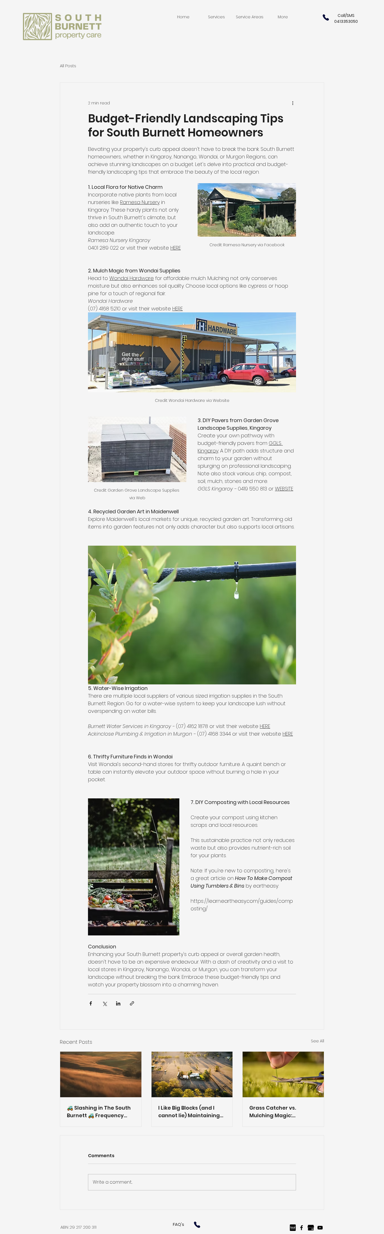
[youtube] (320, 1227)
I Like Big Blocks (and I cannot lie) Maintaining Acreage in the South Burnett (189, 1111)
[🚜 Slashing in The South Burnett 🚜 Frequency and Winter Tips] (100, 1074)
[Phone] (326, 17)
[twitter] (311, 1227)
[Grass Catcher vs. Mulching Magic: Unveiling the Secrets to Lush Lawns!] (283, 1074)
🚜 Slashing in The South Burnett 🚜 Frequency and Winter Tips (99, 1111)
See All (317, 1041)
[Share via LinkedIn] (118, 1003)
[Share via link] (132, 1003)
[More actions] (292, 103)
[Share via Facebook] (90, 1003)
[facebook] (301, 1227)
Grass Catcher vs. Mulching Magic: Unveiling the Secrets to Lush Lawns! (280, 1111)
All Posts (68, 66)
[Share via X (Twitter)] (104, 1003)
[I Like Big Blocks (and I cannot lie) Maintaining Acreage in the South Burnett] (192, 1074)
